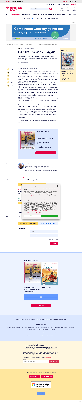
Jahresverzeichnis (55, 18)
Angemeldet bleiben (53, 239)
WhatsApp (37, 327)
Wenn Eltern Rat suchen (40, 14)
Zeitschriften (65, 1)
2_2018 (36, 44)
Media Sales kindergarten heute (16, 327)
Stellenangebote (43, 327)
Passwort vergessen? (33, 238)
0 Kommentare (33, 68)
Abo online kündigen (53, 332)
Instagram (42, 335)
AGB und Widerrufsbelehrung (31, 372)
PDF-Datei (12, 69)
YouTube (46, 335)
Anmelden (54, 243)
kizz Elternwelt (52, 329)
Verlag (71, 1)
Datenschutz (41, 372)
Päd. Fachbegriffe (66, 4)
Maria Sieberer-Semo (25, 62)
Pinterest (52, 335)
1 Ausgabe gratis (45, 152)
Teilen (11, 79)
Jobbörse (73, 4)
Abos (74, 14)
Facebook (36, 335)
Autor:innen (54, 4)
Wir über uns (47, 4)
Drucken (12, 75)
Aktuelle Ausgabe (27, 18)
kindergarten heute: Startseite (11, 44)
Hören (44, 18)
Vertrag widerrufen (34, 376)
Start (7, 14)
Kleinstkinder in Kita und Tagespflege (34, 329)
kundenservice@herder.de (42, 332)
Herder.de (8, 1)
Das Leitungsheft (27, 14)
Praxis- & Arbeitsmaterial (64, 14)
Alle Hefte (32, 298)
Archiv (33, 18)
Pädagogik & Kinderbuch (17, 1)
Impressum (54, 372)
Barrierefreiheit (47, 372)
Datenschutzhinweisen (48, 357)
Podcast (48, 18)
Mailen (11, 85)
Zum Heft (32, 295)
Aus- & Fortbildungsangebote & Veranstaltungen (57, 327)
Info (75, 1)
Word (11, 72)
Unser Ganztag (45, 329)
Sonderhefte (52, 14)
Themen (59, 4)
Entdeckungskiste (71, 327)
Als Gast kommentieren (48, 223)
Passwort (26, 235)
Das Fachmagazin (16, 14)
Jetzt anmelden (53, 361)
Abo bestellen (41, 305)
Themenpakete (38, 18)
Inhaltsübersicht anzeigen (65, 79)
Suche (32, 6)
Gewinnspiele (43, 324)
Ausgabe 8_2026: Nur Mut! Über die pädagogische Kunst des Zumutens (38, 177)
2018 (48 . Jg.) (31, 44)
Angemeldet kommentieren (28, 223)
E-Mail (26, 231)
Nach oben (41, 393)
